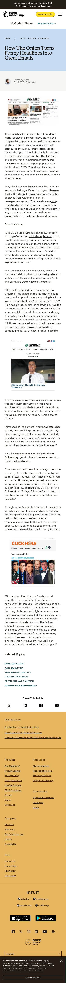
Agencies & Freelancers (43, 797)
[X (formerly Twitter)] (21, 932)
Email (8, 38)
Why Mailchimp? (12, 766)
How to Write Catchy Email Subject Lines (23, 732)
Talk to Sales (10, 875)
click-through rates (40, 236)
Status (8, 800)
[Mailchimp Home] (13, 14)
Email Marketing (14, 668)
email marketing (50, 312)
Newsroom (10, 829)
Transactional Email (13, 780)
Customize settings (33, 978)
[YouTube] (44, 932)
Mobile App (10, 805)
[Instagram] (29, 932)
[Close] (61, 961)
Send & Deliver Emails (16, 676)
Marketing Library (21, 23)
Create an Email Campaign (34, 38)
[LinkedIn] (36, 932)
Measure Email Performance (21, 685)
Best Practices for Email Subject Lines (22, 727)
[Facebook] (13, 932)
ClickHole (10, 163)
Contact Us (10, 861)
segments (10, 262)
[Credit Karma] (40, 899)
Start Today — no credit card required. (33, 6)
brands (24, 622)
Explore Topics (45, 23)
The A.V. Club (48, 156)
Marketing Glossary (42, 775)
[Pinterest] (53, 932)
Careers (8, 839)
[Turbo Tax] (23, 899)
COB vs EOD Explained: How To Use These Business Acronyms (33, 737)
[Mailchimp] (42, 905)
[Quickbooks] (24, 905)
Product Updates (12, 771)
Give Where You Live (14, 834)
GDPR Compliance (13, 790)
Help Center (10, 871)
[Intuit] (33, 893)
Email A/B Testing (14, 663)
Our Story (9, 824)
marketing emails (25, 258)
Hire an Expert (11, 866)
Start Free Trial (45, 14)
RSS (53, 201)
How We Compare (13, 785)
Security (8, 795)
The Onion (11, 133)
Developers (38, 802)
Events (36, 807)
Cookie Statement (36, 971)
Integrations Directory (43, 780)
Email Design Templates (18, 672)
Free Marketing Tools (42, 771)
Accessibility (10, 844)
